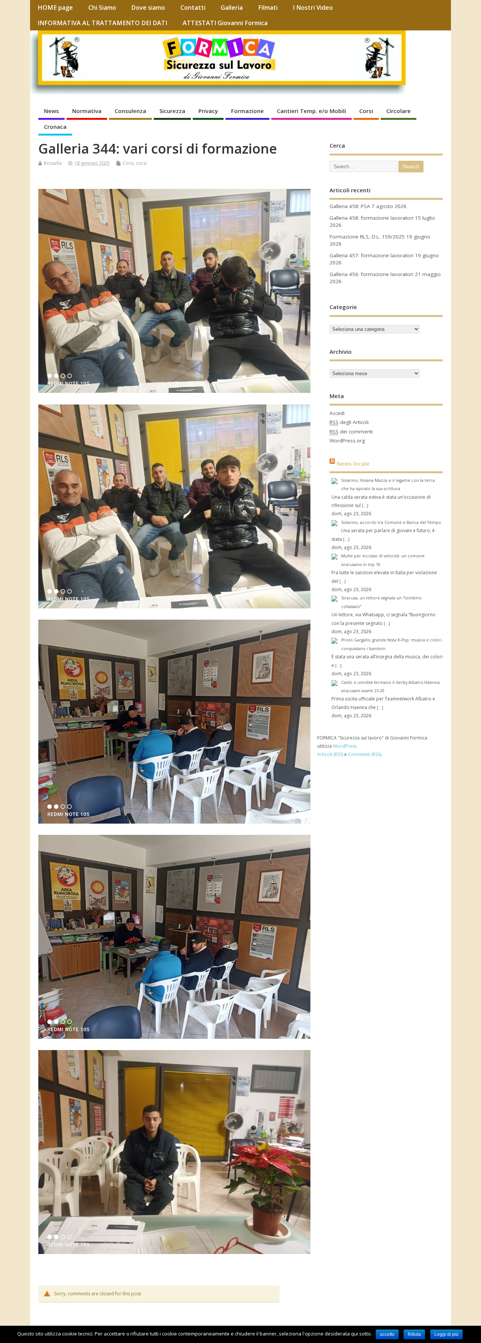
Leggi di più (446, 1334)
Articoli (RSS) (330, 754)
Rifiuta (414, 1334)
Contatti (193, 7)
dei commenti (351, 431)
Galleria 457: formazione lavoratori (371, 255)
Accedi (337, 413)
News (51, 111)
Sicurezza (172, 111)
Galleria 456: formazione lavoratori (371, 274)
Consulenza (130, 111)
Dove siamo (148, 7)
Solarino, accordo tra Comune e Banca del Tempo (391, 522)
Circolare (398, 111)
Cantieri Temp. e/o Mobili (311, 111)
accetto (387, 1334)
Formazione (247, 111)
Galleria (232, 7)
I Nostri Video (313, 7)
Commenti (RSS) (364, 754)
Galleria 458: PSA (350, 206)
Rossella (53, 163)
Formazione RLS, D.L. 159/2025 (367, 236)
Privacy (208, 111)
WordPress (345, 746)
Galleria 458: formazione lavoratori (371, 217)
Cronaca (55, 126)
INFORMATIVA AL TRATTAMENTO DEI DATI (102, 23)
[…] (365, 505)
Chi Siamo (102, 7)
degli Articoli (349, 422)
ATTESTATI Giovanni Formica (225, 23)
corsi (141, 163)
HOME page (55, 7)
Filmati (268, 7)
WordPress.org (347, 440)
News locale (353, 463)
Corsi (366, 111)
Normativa (86, 111)
